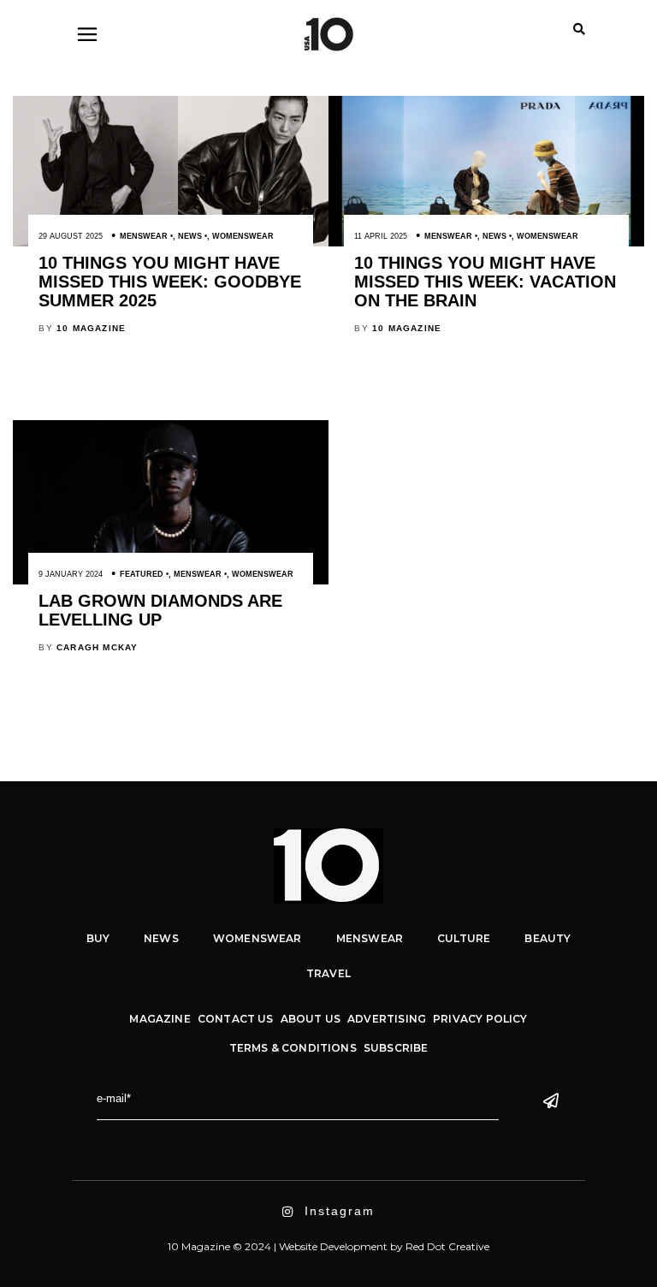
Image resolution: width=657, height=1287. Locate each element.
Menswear (144, 236)
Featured (141, 574)
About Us (310, 1018)
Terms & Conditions (293, 1047)
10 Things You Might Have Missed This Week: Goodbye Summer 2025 (169, 281)
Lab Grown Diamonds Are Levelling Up (160, 610)
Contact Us (236, 1018)
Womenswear (243, 236)
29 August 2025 (70, 236)
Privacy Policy (480, 1018)
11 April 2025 (380, 236)
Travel (328, 973)
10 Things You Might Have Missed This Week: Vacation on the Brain (485, 281)
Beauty (547, 938)
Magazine (159, 1018)
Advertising (386, 1018)
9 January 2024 (70, 574)
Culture (463, 938)
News (190, 236)
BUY (98, 938)
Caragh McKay (97, 647)
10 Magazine (91, 328)
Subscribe (396, 1047)
